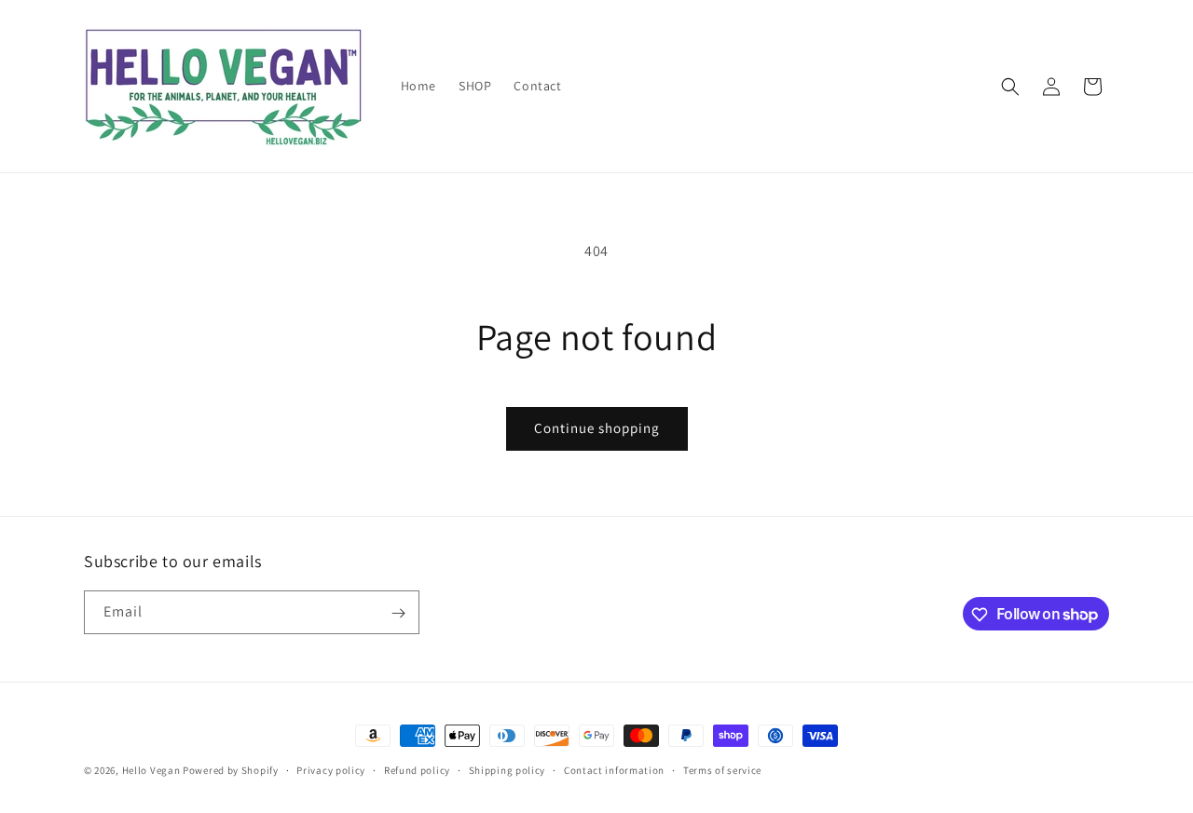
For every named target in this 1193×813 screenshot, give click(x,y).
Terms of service (722, 769)
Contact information (614, 769)
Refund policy (417, 769)
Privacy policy (330, 769)
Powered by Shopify (231, 770)
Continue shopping (597, 428)
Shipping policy (507, 769)
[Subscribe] (397, 613)
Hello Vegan (151, 770)
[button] (1010, 86)
